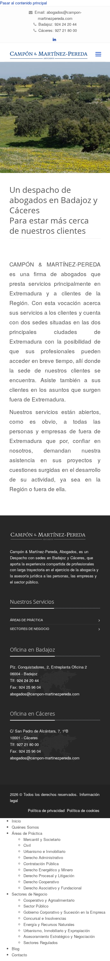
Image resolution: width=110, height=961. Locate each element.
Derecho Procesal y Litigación (48, 875)
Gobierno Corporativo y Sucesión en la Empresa (64, 912)
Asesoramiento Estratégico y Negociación (59, 936)
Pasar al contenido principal (23, 3)
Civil (27, 845)
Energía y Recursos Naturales (49, 924)
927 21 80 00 (66, 30)
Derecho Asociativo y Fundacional (52, 888)
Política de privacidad (46, 810)
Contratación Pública (41, 863)
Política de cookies (83, 810)
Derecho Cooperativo (41, 881)
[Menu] (98, 55)
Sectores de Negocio (29, 894)
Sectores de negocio (29, 628)
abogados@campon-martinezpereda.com (60, 15)
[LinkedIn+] (54, 39)
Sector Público (35, 906)
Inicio (16, 821)
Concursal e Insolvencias (44, 918)
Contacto (19, 954)
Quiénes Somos (25, 827)
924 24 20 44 (66, 24)
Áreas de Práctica (27, 833)
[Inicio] (55, 55)
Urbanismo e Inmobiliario (44, 851)
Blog (15, 948)
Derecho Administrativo (43, 857)
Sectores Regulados (40, 942)
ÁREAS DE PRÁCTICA (26, 619)
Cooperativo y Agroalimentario (49, 900)
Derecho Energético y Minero (48, 869)
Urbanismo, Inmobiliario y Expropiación (56, 930)
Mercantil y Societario (41, 839)
